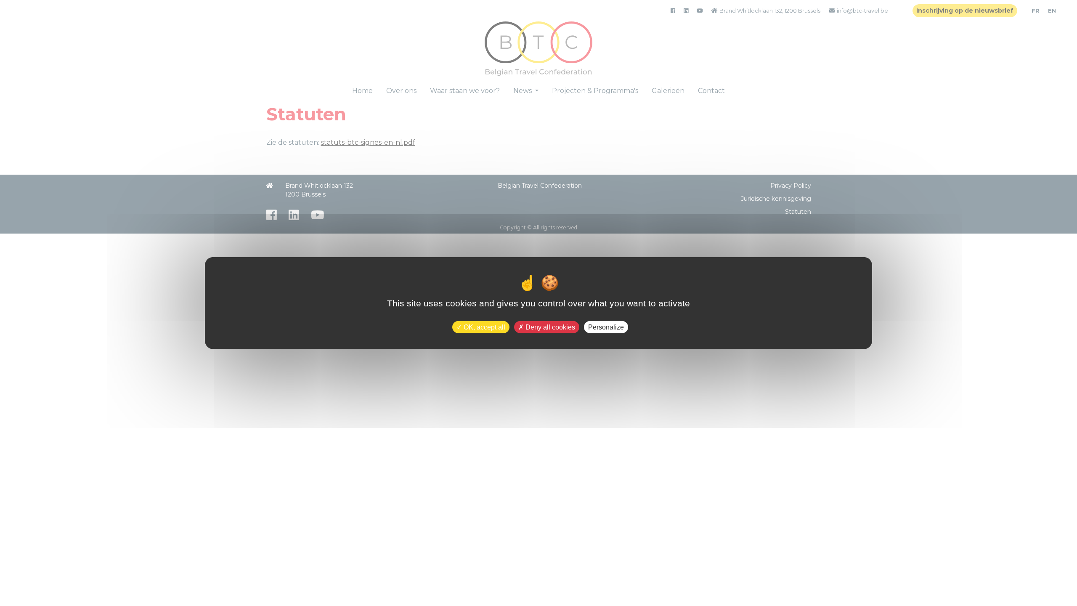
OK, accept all (483, 326)
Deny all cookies (549, 326)
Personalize (606, 326)
